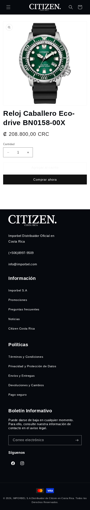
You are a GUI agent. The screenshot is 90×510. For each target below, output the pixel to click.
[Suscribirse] (76, 440)
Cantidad (8, 144)
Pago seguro (17, 394)
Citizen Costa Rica (21, 328)
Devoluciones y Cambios (26, 385)
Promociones (17, 300)
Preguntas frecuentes (23, 309)
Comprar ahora (45, 179)
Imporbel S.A (17, 290)
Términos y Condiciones (25, 356)
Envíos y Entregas (21, 375)
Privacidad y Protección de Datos (32, 366)
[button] (8, 7)
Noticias (14, 319)
